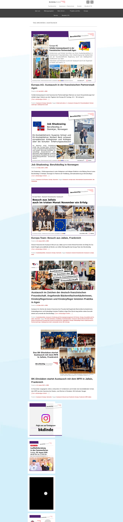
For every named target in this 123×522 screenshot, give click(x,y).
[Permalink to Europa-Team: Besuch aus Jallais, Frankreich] (63, 211)
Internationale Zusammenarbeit (84, 179)
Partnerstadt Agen (36, 322)
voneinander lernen (57, 322)
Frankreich (82, 397)
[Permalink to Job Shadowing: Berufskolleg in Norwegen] (63, 136)
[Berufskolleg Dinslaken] (57, 2)
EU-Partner (45, 179)
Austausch (39, 103)
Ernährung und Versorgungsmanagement (62, 317)
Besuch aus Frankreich (68, 397)
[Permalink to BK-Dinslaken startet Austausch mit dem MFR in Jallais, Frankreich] (63, 352)
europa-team (72, 179)
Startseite (49, 103)
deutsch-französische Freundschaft (40, 320)
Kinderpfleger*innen (79, 320)
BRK (46, 91)
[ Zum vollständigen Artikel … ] (40, 99)
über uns (37, 11)
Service (56, 15)
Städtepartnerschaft (42, 104)
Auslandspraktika (40, 252)
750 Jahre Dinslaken (50, 318)
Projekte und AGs (75, 11)
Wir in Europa (66, 322)
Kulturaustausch (89, 320)
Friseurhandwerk (84, 103)
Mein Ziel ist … (62, 11)
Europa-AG (77, 103)
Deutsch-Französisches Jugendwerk (59, 320)
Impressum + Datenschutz (66, 6)
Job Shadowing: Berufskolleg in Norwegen (55, 164)
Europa (86, 11)
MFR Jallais (88, 397)
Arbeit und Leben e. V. (61, 103)
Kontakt (79, 6)
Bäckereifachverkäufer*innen (85, 318)
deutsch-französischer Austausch (81, 252)
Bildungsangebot (49, 11)
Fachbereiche (52, 6)
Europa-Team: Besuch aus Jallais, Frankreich (56, 238)
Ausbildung (59, 318)
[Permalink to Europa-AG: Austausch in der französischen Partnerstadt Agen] (63, 56)
